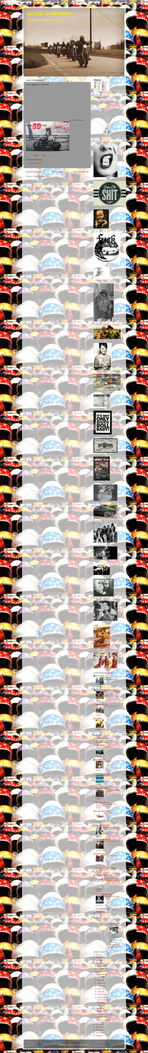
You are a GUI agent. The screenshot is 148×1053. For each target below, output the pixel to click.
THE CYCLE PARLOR (103, 894)
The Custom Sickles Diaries (106, 868)
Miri (97, 740)
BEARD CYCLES (102, 704)
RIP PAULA (107, 761)
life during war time (103, 1003)
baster (114, 935)
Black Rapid (108, 813)
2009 (98, 1033)
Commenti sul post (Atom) (41, 176)
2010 (98, 1030)
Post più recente (33, 172)
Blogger (87, 1045)
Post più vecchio (81, 172)
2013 (98, 963)
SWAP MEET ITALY (102, 738)
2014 (98, 960)
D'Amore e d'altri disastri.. (112, 896)
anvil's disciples (102, 854)
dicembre (101, 966)
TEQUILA (99, 889)
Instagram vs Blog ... (102, 870)
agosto (100, 977)
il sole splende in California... (107, 1014)
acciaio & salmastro (50, 14)
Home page (57, 172)
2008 (98, 1035)
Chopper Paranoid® (103, 840)
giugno (100, 983)
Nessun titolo (101, 1017)
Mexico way (101, 1005)
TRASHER (99, 912)
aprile (100, 989)
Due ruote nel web (102, 802)
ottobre (100, 971)
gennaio (101, 997)
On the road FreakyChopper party (110, 678)
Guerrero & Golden (103, 1000)
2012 (98, 1024)
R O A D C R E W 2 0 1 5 (112, 841)
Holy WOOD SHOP (102, 825)
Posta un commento (35, 163)
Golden (99, 1011)
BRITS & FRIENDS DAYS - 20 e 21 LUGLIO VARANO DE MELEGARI (112, 878)
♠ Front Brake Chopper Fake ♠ (107, 690)
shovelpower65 (101, 788)
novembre (101, 968)
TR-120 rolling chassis (111, 855)
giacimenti (100, 1008)
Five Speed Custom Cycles (106, 909)
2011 (98, 1027)
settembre (101, 974)
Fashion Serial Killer (103, 811)
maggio (100, 986)
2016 (98, 955)
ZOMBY (98, 718)
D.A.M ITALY (108, 747)
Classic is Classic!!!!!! (111, 706)
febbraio (101, 994)
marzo (100, 991)
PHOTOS (107, 775)
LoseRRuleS (100, 759)
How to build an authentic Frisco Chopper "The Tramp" (112, 693)
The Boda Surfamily (103, 774)
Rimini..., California (103, 1020)
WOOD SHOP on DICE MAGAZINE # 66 (111, 828)
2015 (98, 957)
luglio (100, 980)
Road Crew (100, 676)
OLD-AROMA (100, 745)
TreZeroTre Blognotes (104, 875)
